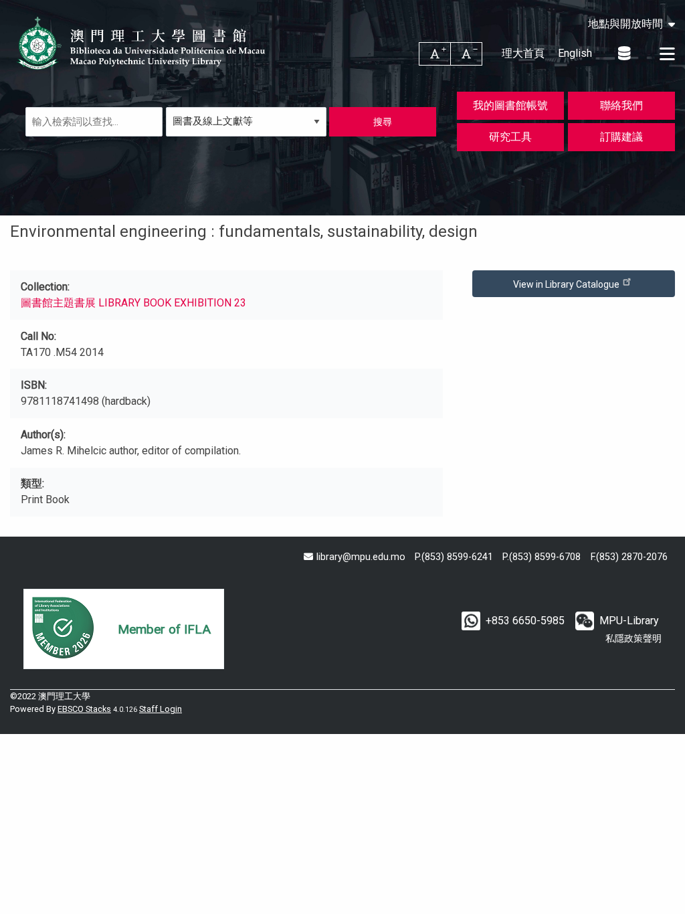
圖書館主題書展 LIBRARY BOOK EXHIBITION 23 (133, 302)
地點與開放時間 (625, 24)
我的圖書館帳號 (510, 105)
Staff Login (160, 709)
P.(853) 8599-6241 (454, 557)
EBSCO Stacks (84, 709)
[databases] (625, 53)
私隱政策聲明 (633, 638)
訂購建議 (621, 136)
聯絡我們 (621, 105)
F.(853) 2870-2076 (629, 557)
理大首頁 (523, 53)
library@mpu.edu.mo (360, 557)
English (575, 53)
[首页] (142, 43)
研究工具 (510, 136)
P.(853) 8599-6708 (541, 557)
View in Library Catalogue (567, 284)
